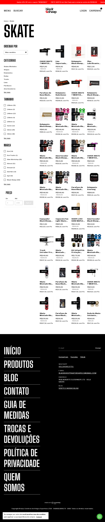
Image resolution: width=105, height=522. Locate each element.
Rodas (6, 76)
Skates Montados (10, 66)
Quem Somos (14, 482)
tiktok (82, 357)
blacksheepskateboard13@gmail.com (77, 373)
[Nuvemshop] (53, 504)
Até (16, 198)
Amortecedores (9, 89)
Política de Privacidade (22, 458)
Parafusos (8, 86)
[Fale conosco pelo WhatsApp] (99, 516)
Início (6, 21)
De (7, 198)
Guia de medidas (16, 410)
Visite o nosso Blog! (68, 388)
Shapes (6, 70)
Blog (11, 377)
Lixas (6, 82)
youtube (74, 357)
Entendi (39, 517)
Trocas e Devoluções (22, 434)
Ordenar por (10, 46)
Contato (16, 391)
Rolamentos (8, 73)
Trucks (6, 79)
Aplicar (28, 203)
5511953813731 (66, 366)
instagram (63, 357)
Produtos (18, 364)
